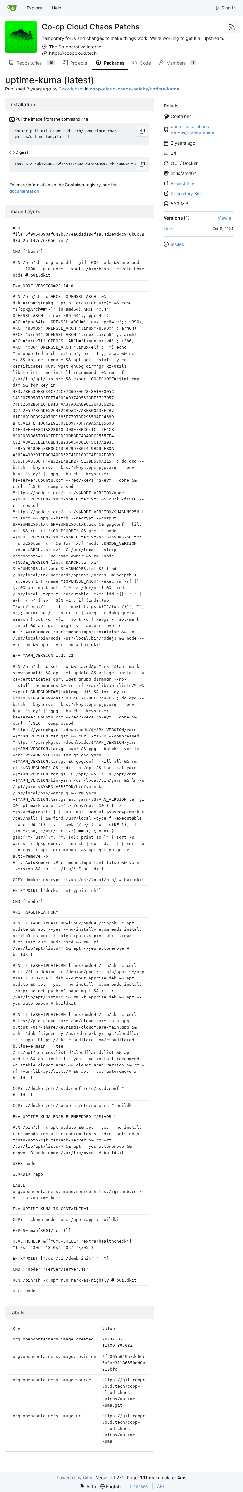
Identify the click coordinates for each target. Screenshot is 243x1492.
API (160, 1486)
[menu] (87, 1486)
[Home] (12, 8)
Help (56, 7)
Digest (21, 152)
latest (169, 228)
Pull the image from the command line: (52, 118)
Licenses (139, 1486)
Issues (177, 244)
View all (225, 218)
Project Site (183, 183)
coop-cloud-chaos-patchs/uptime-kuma (192, 129)
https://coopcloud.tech (73, 53)
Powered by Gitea (75, 1477)
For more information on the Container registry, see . (63, 188)
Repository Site (186, 193)
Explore (34, 7)
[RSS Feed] (232, 27)
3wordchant (71, 88)
